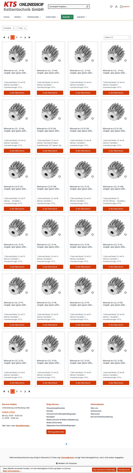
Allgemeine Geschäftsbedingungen (60, 425)
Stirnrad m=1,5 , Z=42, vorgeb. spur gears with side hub (81, 71)
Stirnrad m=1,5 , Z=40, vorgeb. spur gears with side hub (48, 71)
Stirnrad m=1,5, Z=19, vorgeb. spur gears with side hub (81, 304)
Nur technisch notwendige (104, 470)
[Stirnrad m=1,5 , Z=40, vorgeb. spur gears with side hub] (50, 53)
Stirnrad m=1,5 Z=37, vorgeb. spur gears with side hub (15, 187)
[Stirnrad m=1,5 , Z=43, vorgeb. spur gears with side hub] (116, 53)
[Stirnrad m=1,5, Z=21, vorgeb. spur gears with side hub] (17, 344)
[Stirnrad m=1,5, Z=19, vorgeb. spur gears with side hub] (83, 286)
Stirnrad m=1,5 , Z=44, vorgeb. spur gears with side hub (15, 129)
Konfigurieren (124, 470)
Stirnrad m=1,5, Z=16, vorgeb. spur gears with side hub (114, 246)
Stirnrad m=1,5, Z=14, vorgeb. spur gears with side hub (48, 246)
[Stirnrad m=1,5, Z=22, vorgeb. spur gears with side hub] (50, 344)
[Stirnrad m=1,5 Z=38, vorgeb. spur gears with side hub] (50, 170)
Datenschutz (96, 411)
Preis (21, 28)
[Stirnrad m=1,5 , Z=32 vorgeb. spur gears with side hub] (17, 53)
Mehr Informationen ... (12, 471)
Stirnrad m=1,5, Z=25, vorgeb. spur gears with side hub (114, 362)
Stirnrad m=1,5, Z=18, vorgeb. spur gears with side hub (48, 304)
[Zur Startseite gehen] (23, 6)
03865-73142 (8, 412)
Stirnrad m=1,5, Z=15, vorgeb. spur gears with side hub (81, 246)
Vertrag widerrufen (56, 432)
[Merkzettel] (111, 6)
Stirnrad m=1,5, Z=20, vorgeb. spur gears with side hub (114, 304)
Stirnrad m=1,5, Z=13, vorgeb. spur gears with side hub (15, 246)
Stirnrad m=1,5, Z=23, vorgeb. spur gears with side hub (81, 362)
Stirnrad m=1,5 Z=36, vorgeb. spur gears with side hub (114, 129)
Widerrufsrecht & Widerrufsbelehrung (62, 420)
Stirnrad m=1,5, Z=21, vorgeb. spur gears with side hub (15, 362)
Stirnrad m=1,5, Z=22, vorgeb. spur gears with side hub (48, 362)
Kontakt (49, 411)
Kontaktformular (22, 426)
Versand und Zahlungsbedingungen (61, 414)
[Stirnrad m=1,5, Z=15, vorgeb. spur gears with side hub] (83, 228)
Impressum (95, 414)
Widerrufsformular (54, 423)
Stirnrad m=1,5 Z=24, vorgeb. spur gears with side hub (48, 129)
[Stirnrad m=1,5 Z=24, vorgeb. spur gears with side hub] (50, 111)
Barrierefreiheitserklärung (102, 417)
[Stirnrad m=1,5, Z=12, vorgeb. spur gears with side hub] (83, 170)
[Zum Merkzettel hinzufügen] (26, 60)
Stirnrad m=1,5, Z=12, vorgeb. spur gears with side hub (81, 187)
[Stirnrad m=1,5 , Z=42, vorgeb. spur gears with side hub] (83, 53)
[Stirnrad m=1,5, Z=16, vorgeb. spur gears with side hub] (116, 228)
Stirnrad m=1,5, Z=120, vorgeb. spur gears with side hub (114, 187)
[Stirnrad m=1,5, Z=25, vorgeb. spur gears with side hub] (116, 344)
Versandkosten (67, 457)
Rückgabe (50, 417)
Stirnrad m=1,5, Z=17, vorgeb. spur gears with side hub (15, 304)
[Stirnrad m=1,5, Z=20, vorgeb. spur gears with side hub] (116, 286)
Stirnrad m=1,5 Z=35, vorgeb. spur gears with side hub (81, 129)
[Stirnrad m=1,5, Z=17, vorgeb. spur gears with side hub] (17, 286)
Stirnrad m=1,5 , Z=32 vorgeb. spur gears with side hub (15, 71)
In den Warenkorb (17, 93)
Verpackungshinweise (55, 408)
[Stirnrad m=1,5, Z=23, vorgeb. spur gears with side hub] (83, 344)
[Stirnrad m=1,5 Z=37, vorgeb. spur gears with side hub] (17, 170)
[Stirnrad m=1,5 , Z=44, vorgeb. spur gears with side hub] (17, 111)
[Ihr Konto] (116, 6)
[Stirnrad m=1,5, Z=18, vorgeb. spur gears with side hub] (50, 286)
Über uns (94, 408)
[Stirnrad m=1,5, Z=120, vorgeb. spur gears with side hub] (116, 170)
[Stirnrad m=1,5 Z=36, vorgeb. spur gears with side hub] (116, 111)
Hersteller (7, 28)
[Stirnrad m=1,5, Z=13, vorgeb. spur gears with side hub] (17, 228)
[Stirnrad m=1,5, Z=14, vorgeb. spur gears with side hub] (50, 228)
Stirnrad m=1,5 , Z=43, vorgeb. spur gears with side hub (114, 71)
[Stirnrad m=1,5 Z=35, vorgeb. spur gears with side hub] (83, 111)
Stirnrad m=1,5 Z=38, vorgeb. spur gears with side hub (48, 187)
